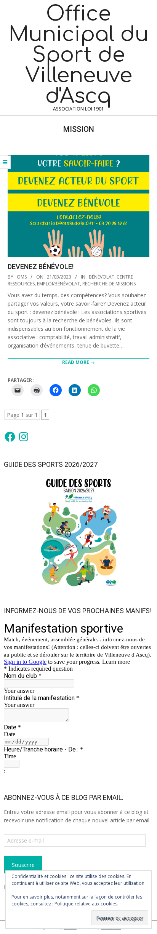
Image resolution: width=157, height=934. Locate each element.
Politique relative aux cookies (85, 903)
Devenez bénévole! (41, 267)
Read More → (78, 362)
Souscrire (23, 864)
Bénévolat (101, 277)
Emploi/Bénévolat (58, 283)
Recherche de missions (109, 283)
